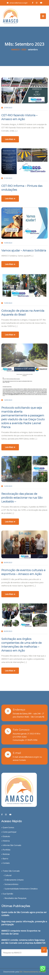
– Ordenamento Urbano (13, 880)
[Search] (44, 950)
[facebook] (1, 814)
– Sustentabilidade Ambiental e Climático (20, 888)
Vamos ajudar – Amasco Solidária (23, 250)
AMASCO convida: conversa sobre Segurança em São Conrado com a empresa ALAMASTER (23, 941)
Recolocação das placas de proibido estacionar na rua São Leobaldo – (22, 497)
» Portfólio (5, 849)
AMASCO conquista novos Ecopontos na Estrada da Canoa (20, 932)
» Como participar (9, 832)
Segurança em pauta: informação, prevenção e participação (24, 923)
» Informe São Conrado (11, 845)
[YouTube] (10, 814)
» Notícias (5, 854)
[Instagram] (6, 814)
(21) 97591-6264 (19, 737)
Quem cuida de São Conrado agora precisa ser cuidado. (24, 914)
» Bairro (4, 858)
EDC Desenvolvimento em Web (32, 971)
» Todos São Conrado (10, 871)
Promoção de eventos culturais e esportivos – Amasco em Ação (23, 572)
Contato (22, 760)
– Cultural (7, 875)
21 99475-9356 (31, 740)
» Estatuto (5, 836)
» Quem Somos (7, 827)
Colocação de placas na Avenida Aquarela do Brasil (22, 312)
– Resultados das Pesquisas (14, 898)
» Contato (5, 863)
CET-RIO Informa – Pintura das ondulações (22, 187)
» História (5, 841)
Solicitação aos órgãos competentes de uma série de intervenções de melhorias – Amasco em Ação (21, 644)
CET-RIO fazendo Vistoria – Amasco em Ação (19, 117)
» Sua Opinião (7, 893)
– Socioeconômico (10, 884)
